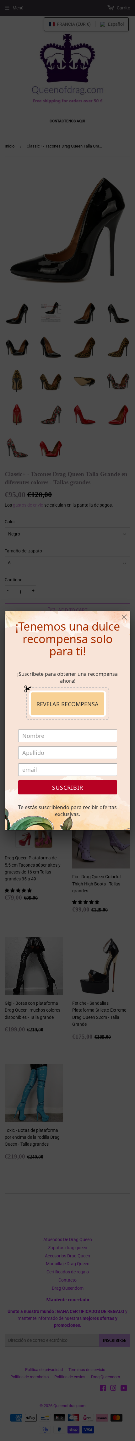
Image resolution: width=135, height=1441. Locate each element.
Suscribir (67, 787)
